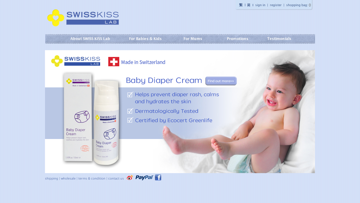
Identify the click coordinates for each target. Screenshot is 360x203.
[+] (88, 39)
